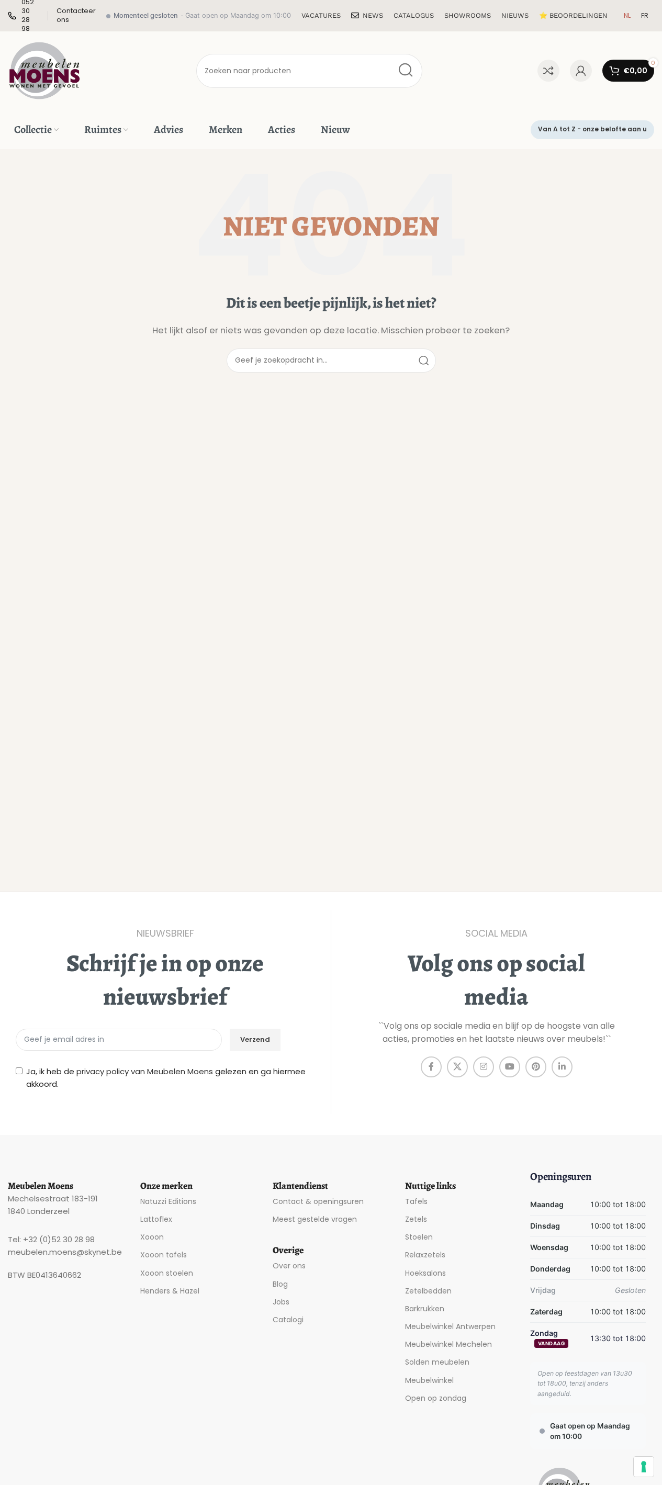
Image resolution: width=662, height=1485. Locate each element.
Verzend (255, 1039)
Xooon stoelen (166, 1273)
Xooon (152, 1237)
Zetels (416, 1219)
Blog (280, 1284)
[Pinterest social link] (535, 1066)
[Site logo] (44, 69)
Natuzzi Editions (168, 1201)
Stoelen (419, 1237)
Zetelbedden (428, 1291)
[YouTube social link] (509, 1066)
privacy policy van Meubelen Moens (144, 1071)
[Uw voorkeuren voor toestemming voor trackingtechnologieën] (644, 1467)
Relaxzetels (425, 1255)
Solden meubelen (437, 1362)
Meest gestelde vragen (315, 1219)
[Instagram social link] (483, 1066)
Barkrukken (424, 1308)
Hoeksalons (425, 1273)
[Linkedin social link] (562, 1066)
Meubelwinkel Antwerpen (450, 1326)
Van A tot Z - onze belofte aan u (592, 129)
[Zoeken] (405, 71)
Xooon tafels (163, 1255)
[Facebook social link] (431, 1066)
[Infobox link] (76, 16)
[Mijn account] (581, 70)
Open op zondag (435, 1398)
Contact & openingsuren (318, 1201)
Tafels (416, 1201)
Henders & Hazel (169, 1291)
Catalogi (288, 1319)
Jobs (281, 1302)
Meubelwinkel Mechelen (448, 1344)
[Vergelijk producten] (548, 70)
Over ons (289, 1266)
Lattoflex (156, 1219)
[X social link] (457, 1066)
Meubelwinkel (429, 1380)
